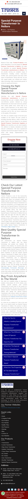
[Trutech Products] (10, 10)
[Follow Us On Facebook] (8, 489)
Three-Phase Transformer (9, 451)
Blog (3, 431)
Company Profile (6, 418)
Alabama (13, 296)
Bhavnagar (21, 268)
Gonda (25, 296)
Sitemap (4, 429)
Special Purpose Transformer (9, 462)
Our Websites (5, 435)
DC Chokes (5, 455)
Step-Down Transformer (8, 447)
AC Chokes (5, 453)
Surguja (13, 226)
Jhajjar (9, 226)
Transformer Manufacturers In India (10, 407)
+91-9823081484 (14, 2)
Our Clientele (5, 422)
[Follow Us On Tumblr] (25, 489)
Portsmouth (13, 268)
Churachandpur (5, 268)
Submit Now (14, 177)
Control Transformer (7, 445)
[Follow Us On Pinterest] (22, 489)
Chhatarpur (4, 226)
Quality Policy (5, 425)
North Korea (19, 296)
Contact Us (5, 433)
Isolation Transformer (7, 449)
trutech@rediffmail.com (14, 4)
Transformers (5, 442)
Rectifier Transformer (7, 460)
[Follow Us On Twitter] (12, 489)
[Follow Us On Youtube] (18, 489)
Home (4, 29)
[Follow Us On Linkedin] (15, 489)
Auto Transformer (6, 458)
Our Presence (11, 29)
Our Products (5, 420)
